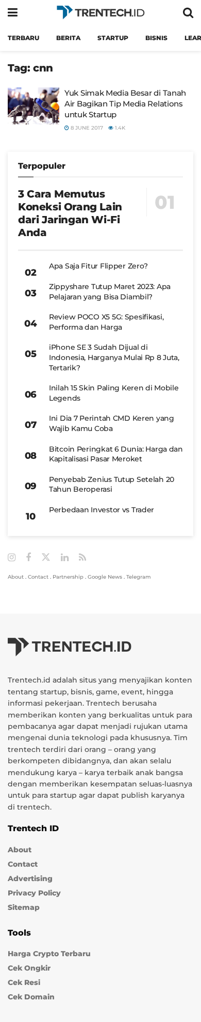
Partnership (68, 576)
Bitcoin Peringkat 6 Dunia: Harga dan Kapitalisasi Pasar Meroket (116, 454)
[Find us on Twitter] (46, 557)
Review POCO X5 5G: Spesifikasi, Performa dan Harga (106, 322)
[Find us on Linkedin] (65, 558)
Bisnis (156, 38)
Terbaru (23, 38)
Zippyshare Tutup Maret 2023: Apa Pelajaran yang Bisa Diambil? (110, 291)
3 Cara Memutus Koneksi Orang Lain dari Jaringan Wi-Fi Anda (70, 213)
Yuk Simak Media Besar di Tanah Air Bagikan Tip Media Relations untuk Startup (125, 103)
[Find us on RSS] (82, 558)
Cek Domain (31, 996)
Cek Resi (24, 982)
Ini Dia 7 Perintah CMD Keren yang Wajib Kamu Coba (111, 423)
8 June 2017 (86, 127)
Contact (38, 576)
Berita (68, 38)
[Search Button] (188, 12)
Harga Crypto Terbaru (49, 953)
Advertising (30, 878)
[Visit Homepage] (100, 13)
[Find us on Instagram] (11, 558)
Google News (105, 576)
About (16, 576)
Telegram (138, 576)
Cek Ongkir (29, 968)
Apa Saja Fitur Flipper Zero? (98, 266)
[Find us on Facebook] (28, 558)
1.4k (119, 127)
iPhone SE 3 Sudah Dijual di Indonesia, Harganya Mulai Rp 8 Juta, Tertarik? (114, 357)
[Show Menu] (13, 12)
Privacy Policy (34, 893)
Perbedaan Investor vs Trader (101, 509)
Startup (112, 38)
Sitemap (24, 907)
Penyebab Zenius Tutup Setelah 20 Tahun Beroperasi (111, 484)
